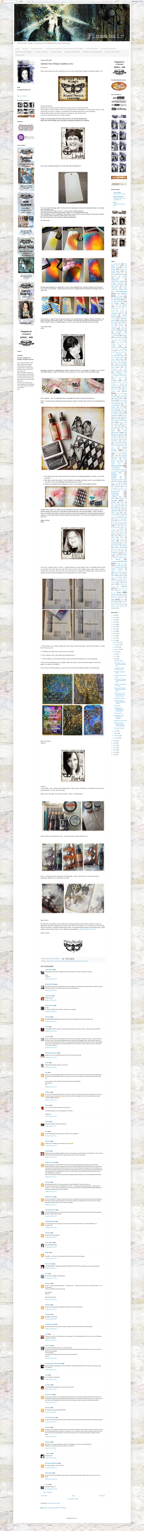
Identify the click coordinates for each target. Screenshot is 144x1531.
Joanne (47, 1121)
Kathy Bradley (49, 1005)
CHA (117, 330)
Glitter (113, 400)
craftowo (122, 347)
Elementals (121, 365)
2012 (114, 745)
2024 (114, 619)
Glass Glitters (118, 398)
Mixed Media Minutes (122, 488)
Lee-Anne (47, 1385)
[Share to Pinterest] (73, 959)
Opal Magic (121, 514)
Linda (112, 448)
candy (122, 327)
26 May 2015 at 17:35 (51, 1157)
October (116, 647)
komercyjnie (114, 441)
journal (116, 424)
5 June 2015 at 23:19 (50, 1436)
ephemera (119, 372)
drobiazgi (124, 362)
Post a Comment (47, 1492)
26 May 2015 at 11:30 (51, 1067)
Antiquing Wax (123, 289)
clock (112, 338)
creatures (125, 352)
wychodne (121, 605)
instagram (124, 415)
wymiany (113, 606)
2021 (114, 626)
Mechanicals (116, 466)
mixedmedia (115, 493)
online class (115, 512)
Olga (119, 505)
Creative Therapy (121, 350)
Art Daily (119, 296)
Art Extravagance (117, 298)
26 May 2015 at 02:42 (51, 990)
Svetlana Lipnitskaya (117, 569)
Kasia (113, 430)
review (123, 535)
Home (17, 48)
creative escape (115, 349)
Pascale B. (117, 519)
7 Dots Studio (117, 192)
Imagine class (123, 410)
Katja (122, 436)
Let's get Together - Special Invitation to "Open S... (120, 702)
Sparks (125, 554)
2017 (114, 636)
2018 (114, 633)
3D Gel (117, 264)
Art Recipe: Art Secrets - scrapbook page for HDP (120, 681)
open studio (114, 515)
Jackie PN (48, 1345)
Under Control (118, 713)
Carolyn (47, 1151)
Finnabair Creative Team (72, 52)
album (122, 272)
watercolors (121, 597)
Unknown (47, 1017)
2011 (114, 747)
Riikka (121, 537)
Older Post (102, 1495)
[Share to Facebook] (71, 959)
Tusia (112, 586)
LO (126, 452)
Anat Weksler (115, 286)
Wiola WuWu (114, 601)
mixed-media (66, 961)
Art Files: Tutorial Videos (112, 52)
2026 (114, 615)
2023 (114, 622)
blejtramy (121, 320)
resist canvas (123, 534)
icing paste (114, 410)
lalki (114, 442)
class (117, 335)
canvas (113, 329)
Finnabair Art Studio (120, 382)
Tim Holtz (117, 582)
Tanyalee (116, 573)
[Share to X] (70, 959)
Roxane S (113, 539)
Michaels (113, 483)
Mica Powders (118, 481)
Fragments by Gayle (119, 698)
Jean (46, 1375)
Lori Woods (124, 454)
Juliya (119, 425)
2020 (114, 629)
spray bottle (124, 555)
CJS (112, 335)
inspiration (114, 415)
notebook (122, 504)
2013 (114, 743)
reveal (116, 535)
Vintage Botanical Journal (119, 193)
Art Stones (123, 305)
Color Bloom (119, 342)
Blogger (75, 1518)
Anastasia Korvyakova (117, 284)
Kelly (112, 437)
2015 (114, 640)
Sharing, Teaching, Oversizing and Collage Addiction (119, 724)
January (116, 738)
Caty (46, 1334)
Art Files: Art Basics (92, 48)
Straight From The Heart (120, 720)
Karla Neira (121, 427)
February (116, 735)
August (116, 651)
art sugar (118, 306)
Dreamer (116, 362)
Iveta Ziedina (117, 418)
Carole (112, 330)
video (118, 592)
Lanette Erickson (122, 442)
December (117, 642)
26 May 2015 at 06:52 (51, 1021)
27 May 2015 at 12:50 (51, 1258)
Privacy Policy (20, 55)
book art (119, 322)
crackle (113, 346)
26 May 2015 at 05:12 (51, 1011)
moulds (114, 501)
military (116, 484)
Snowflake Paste (115, 552)
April (115, 731)
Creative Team (49, 961)
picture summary (122, 522)
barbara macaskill (50, 1162)
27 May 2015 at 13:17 (51, 1268)
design (121, 359)
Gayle (119, 389)
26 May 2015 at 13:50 (51, 1100)
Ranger (121, 529)
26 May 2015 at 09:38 (51, 1047)
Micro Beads (122, 483)
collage (124, 340)
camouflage (114, 327)
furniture (113, 389)
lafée (46, 1273)
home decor (121, 408)
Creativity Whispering (116, 352)
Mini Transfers (115, 486)
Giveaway (113, 397)
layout (115, 444)
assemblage (114, 313)
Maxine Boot (48, 1473)
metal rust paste (120, 471)
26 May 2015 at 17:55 (51, 1204)
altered (125, 276)
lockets (116, 453)
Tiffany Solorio (123, 580)
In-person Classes (36, 48)
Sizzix (122, 550)
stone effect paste (119, 565)
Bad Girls (123, 317)
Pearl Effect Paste (122, 520)
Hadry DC (118, 405)
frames (116, 387)
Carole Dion (48, 995)
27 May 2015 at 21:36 (51, 1319)
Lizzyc (47, 1062)
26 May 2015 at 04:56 (51, 1000)
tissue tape (122, 584)
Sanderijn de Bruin (50, 1210)
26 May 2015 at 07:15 (51, 1031)
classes (124, 335)
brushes (121, 325)
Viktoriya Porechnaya (51, 1053)
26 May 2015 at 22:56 (51, 1227)
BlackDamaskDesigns (51, 1463)
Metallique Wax (116, 478)
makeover (116, 457)
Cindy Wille (122, 333)
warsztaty (121, 596)
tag (126, 572)
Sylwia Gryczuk (116, 570)
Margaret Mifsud (49, 984)
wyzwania (113, 608)
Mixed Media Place (118, 196)
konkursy (124, 440)
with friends (124, 601)
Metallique (114, 474)
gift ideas (118, 393)
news (122, 502)
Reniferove (114, 534)
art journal (119, 301)
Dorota (125, 360)
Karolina (113, 429)
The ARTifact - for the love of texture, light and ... (120, 664)
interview (116, 417)
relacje (112, 532)
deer (112, 357)
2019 (114, 631)
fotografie (124, 385)
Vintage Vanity (115, 594)
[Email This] (66, 959)
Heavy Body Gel (116, 407)
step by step (122, 563)
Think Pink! (117, 705)
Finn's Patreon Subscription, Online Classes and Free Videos (64, 48)
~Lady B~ (47, 1453)
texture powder (119, 579)
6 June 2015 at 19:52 (50, 1458)
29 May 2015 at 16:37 (51, 1389)
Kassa (125, 432)
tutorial (85, 961)
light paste (122, 445)
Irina (126, 417)
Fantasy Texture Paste (121, 375)
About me (25, 48)
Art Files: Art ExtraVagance (24, 52)
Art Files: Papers (56, 52)
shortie (115, 550)
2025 (114, 617)
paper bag (115, 517)
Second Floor (114, 549)
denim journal (120, 357)
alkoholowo (113, 276)
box (112, 325)
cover (122, 344)
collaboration (114, 340)
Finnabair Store (115, 385)
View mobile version (73, 1499)
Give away (121, 395)
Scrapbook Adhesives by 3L (118, 542)
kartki (122, 429)
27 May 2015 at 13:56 (51, 1278)
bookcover (122, 323)
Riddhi (113, 537)
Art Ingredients (115, 299)
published (117, 527)
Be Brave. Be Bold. (119, 728)
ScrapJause (116, 545)
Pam (46, 1131)
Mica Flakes (123, 479)
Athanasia (114, 315)
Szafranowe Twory (116, 572)
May (115, 658)
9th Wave (122, 269)
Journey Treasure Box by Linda (120, 685)
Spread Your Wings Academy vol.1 (119, 668)
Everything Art (114, 374)
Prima (115, 202)
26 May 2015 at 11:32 (51, 1087)
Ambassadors (115, 279)
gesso (124, 391)
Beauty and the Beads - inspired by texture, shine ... (120, 689)
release (121, 532)
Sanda (122, 541)
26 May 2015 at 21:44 (51, 1216)
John (125, 422)
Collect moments (118, 660)
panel (125, 515)
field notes (117, 377)
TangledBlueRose (50, 1221)
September (117, 649)
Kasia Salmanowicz (119, 431)
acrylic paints (115, 271)
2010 (114, 750)
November (117, 644)
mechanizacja (115, 468)
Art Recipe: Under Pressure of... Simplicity (119, 717)
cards (122, 329)
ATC (123, 313)
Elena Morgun (115, 367)
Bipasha (118, 318)
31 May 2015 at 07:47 (51, 1402)
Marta (121, 460)
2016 (114, 638)
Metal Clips (119, 469)
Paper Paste (123, 517)
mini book (122, 484)
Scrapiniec (124, 544)
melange (113, 469)
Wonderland (116, 603)
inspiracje (121, 413)
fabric (121, 374)
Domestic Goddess (116, 360)
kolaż (122, 439)
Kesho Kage (124, 437)
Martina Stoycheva (117, 462)
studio (112, 567)
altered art (119, 278)
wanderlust (124, 594)
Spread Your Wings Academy (77, 961)
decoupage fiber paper (117, 355)
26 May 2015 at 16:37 (51, 1126)
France (123, 387)
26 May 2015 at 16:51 (51, 1136)
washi (112, 597)
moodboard (122, 498)
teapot (112, 577)
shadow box (124, 549)
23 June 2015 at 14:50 (51, 1479)
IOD (121, 417)
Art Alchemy (122, 291)
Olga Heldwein (121, 507)
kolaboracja (116, 439)
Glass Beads (123, 397)
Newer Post (44, 1495)
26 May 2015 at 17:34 (51, 1145)
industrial (113, 413)
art (114, 291)
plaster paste (116, 524)
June (115, 656)
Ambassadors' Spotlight (117, 281)
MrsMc (47, 1252)
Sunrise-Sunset (120, 567)
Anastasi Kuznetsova (117, 283)
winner (122, 599)
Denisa (113, 359)
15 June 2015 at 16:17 (51, 1467)
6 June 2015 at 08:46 (50, 1448)
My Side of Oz (49, 1394)
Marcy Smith (48, 1264)
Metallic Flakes (116, 473)
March (116, 733)
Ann (46, 1072)
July (115, 654)
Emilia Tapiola (123, 370)
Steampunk (114, 561)
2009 (114, 752)
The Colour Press (50, 1417)
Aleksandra (121, 274)
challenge (124, 330)
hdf (124, 405)
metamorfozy (114, 479)
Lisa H (47, 1484)
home (112, 408)
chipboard (119, 332)
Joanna (47, 1105)
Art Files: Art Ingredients (108, 48)
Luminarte (124, 455)
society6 (125, 552)
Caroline (47, 1036)
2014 (114, 741)
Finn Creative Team (58, 961)
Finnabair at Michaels (117, 384)
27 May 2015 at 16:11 (51, 1309)
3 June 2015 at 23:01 (50, 1412)
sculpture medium (119, 547)
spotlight (117, 555)
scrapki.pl (124, 545)
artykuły (122, 311)
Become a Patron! (22, 96)
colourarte (113, 344)
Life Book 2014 (114, 445)
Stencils (123, 561)
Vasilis (113, 590)
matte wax (115, 464)
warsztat (115, 596)
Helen (46, 1026)
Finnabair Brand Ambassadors (92, 52)
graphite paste (120, 402)
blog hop (113, 322)
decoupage (118, 354)
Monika (113, 498)
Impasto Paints (118, 412)
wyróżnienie (122, 606)
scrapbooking (114, 544)
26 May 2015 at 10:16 (51, 1057)
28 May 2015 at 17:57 (51, 1369)
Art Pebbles (115, 303)
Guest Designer (115, 403)
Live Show (119, 452)
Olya (122, 510)
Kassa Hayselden (119, 434)
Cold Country (120, 338)
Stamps (118, 559)
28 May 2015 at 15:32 (51, 1358)
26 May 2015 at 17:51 (51, 1177)
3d (111, 264)
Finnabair (114, 380)
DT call (120, 364)
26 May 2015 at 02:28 (51, 979)
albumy (113, 274)
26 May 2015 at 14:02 (51, 1116)
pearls (114, 522)
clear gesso (119, 337)
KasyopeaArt (114, 436)
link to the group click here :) (88, 929)
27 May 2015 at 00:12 (51, 1237)
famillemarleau (49, 1197)
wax (113, 600)
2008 (114, 754)
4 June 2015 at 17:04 (50, 1422)
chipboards (114, 333)
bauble (112, 318)
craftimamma (49, 969)
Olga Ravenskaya (116, 509)
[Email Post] (62, 958)
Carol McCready (49, 1324)
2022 (114, 624)
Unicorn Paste (121, 588)
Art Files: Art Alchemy (41, 52)
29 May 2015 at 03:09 (51, 1379)
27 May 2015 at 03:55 (51, 1247)
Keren (117, 437)
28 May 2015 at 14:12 (51, 1340)
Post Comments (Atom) (54, 1503)
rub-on (120, 539)
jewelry (120, 422)
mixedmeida (115, 495)
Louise (116, 455)
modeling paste (116, 497)
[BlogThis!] (68, 959)
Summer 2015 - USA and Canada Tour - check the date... (120, 695)
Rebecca (113, 530)
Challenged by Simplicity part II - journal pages (119, 709)
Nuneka (113, 505)
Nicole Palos (114, 504)
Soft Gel (115, 554)
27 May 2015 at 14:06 (51, 1299)
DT (114, 364)
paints (120, 515)
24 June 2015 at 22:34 (51, 1489)
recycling (122, 530)
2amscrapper (49, 1242)
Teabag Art (121, 575)
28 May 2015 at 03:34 (51, 1329)
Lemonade (121, 444)
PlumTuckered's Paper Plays (53, 1363)
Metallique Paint (116, 476)
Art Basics (122, 294)
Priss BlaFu (118, 525)
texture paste (122, 577)
